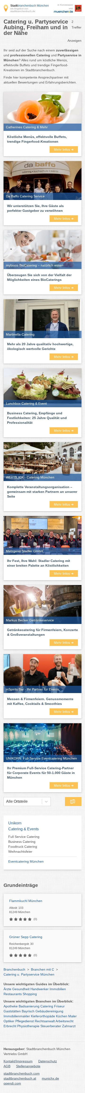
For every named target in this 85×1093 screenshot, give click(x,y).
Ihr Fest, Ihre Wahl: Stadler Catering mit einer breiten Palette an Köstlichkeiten (38, 563)
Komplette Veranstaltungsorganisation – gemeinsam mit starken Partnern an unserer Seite (42, 491)
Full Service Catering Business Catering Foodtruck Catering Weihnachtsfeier (23, 844)
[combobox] (6, 801)
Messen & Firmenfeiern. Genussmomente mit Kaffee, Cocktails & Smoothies (40, 701)
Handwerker (39, 989)
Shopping (30, 994)
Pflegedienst (24, 1021)
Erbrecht (10, 1026)
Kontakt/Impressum (18, 1061)
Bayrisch (28, 1011)
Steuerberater (50, 1026)
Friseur (59, 1006)
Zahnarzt (69, 1026)
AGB (7, 1066)
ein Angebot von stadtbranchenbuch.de (22, 9)
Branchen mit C (42, 969)
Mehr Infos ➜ (64, 149)
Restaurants (13, 994)
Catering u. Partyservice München (29, 974)
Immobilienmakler (17, 1016)
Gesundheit (21, 989)
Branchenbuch (14, 969)
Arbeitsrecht (64, 1021)
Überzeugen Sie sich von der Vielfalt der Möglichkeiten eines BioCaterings (39, 277)
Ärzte (7, 989)
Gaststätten (12, 1011)
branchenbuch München (29, 5)
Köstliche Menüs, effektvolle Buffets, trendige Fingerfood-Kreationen (37, 139)
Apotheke (11, 1006)
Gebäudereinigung (49, 1011)
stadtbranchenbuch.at (20, 1078)
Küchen (61, 1016)
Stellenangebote (28, 1066)
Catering (46, 1006)
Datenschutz (47, 1061)
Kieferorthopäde (43, 1016)
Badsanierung (29, 1006)
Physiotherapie (28, 1026)
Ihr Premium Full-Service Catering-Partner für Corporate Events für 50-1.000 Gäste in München (41, 772)
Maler (72, 1016)
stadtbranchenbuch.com (22, 1073)
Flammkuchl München (25, 901)
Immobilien (58, 989)
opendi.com (12, 1083)
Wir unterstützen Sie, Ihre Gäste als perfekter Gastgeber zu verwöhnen (35, 208)
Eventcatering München (26, 861)
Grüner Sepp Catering (25, 937)
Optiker (9, 1021)
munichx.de (50, 1078)
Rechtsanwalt (45, 1021)
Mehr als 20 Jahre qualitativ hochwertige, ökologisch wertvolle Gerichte (40, 346)
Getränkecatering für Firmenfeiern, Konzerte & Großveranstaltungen (42, 632)
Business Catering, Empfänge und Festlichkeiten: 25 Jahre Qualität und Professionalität (37, 417)
